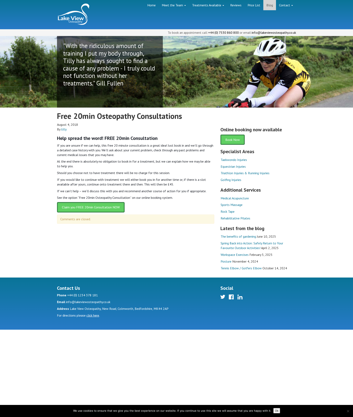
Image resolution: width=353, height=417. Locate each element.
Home (151, 5)
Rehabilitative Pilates (235, 218)
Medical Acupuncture (235, 198)
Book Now (232, 140)
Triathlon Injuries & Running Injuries (245, 173)
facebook (232, 297)
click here (92, 315)
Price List (254, 5)
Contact (285, 5)
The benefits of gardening (238, 236)
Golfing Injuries (231, 180)
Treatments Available (207, 5)
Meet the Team (173, 5)
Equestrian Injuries (233, 166)
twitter (223, 297)
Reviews (235, 5)
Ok (276, 410)
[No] (348, 411)
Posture (226, 261)
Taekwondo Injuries (234, 160)
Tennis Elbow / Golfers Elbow (241, 268)
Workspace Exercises (235, 255)
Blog (269, 5)
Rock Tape (228, 211)
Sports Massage (231, 205)
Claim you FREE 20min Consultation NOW (91, 207)
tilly (64, 129)
